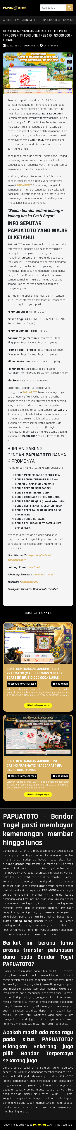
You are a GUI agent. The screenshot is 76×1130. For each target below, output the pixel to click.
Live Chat (34, 567)
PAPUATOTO (40, 1125)
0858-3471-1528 (43, 575)
